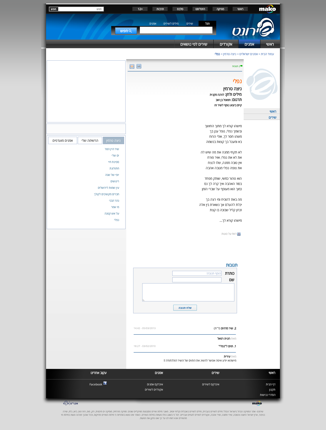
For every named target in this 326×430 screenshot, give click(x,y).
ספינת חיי (113, 162)
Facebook (95, 384)
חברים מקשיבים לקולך (106, 194)
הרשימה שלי (90, 140)
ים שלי (115, 155)
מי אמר (115, 207)
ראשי (240, 9)
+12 (140, 9)
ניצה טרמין (229, 54)
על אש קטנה (112, 213)
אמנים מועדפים (63, 140)
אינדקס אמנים (155, 384)
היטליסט (200, 9)
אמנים (152, 23)
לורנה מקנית (217, 95)
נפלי (217, 54)
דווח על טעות (229, 234)
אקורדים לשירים (154, 390)
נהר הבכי (114, 201)
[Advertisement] (185, 248)
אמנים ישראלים (248, 54)
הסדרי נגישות (267, 395)
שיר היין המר (112, 149)
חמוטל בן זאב (223, 100)
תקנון (272, 390)
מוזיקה (220, 9)
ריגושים (114, 181)
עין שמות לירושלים (108, 188)
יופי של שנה (112, 175)
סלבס (180, 9)
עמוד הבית (267, 54)
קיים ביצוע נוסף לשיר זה (228, 105)
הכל (207, 23)
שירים (189, 23)
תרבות (160, 9)
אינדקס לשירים (210, 384)
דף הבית (270, 384)
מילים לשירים (171, 23)
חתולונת (114, 168)
